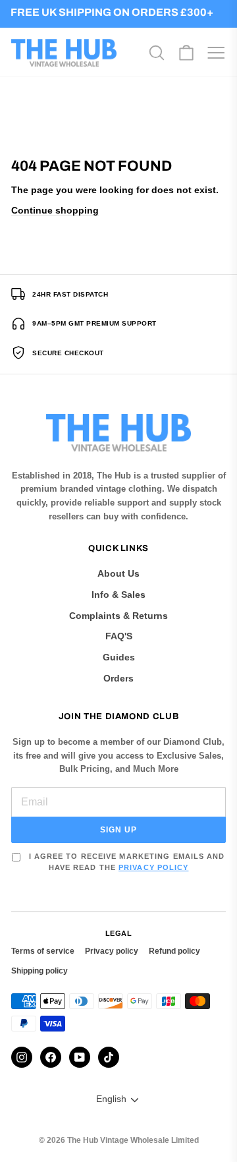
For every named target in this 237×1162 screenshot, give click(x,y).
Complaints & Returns (118, 615)
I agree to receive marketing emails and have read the (125, 861)
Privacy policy (111, 951)
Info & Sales (118, 594)
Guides (119, 657)
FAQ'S (118, 636)
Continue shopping (55, 211)
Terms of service (42, 951)
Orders (118, 678)
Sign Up (118, 829)
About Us (118, 573)
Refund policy (174, 951)
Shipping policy (39, 970)
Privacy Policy (153, 867)
